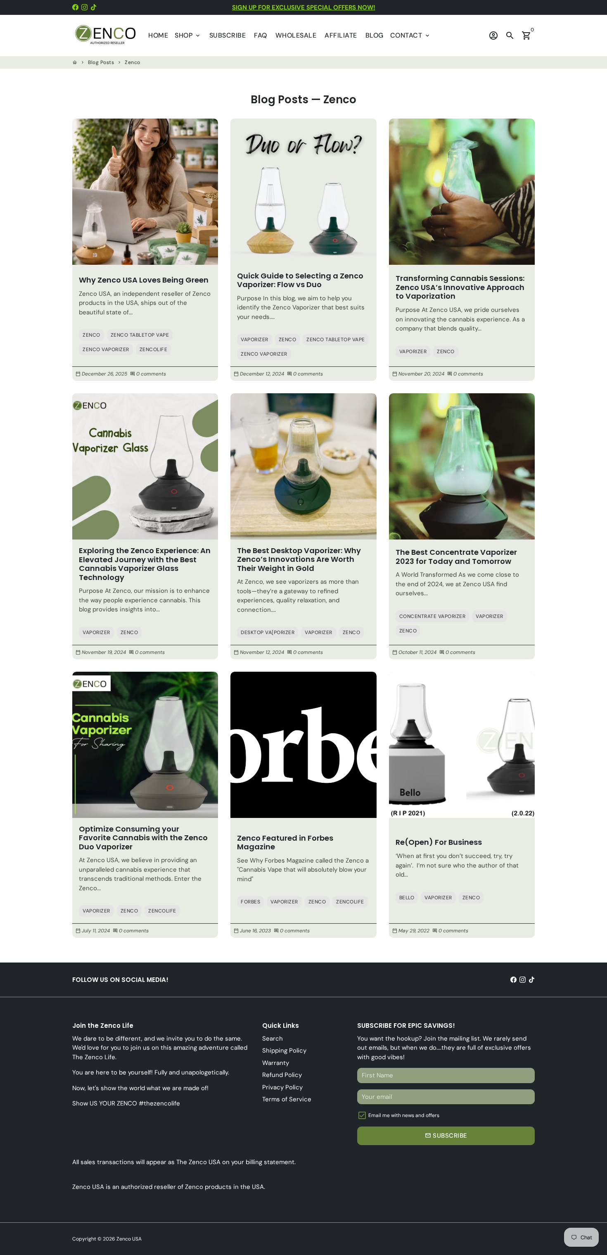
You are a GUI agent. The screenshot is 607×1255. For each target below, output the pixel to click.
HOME (158, 35)
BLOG (374, 35)
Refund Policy (282, 1075)
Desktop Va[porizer (267, 632)
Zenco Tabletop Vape (140, 335)
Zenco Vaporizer (106, 349)
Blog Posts (101, 62)
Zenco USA (129, 1239)
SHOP (188, 35)
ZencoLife (154, 349)
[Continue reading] (145, 191)
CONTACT (410, 35)
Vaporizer (254, 339)
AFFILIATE (341, 35)
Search (272, 1038)
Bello (407, 897)
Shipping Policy (284, 1050)
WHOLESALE (296, 35)
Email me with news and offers (403, 1115)
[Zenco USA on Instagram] (84, 7)
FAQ (260, 35)
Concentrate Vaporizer (432, 616)
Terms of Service (286, 1099)
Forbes (250, 901)
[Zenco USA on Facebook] (75, 7)
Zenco (132, 62)
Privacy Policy (282, 1087)
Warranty (275, 1063)
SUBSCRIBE (227, 35)
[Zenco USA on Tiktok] (93, 7)
